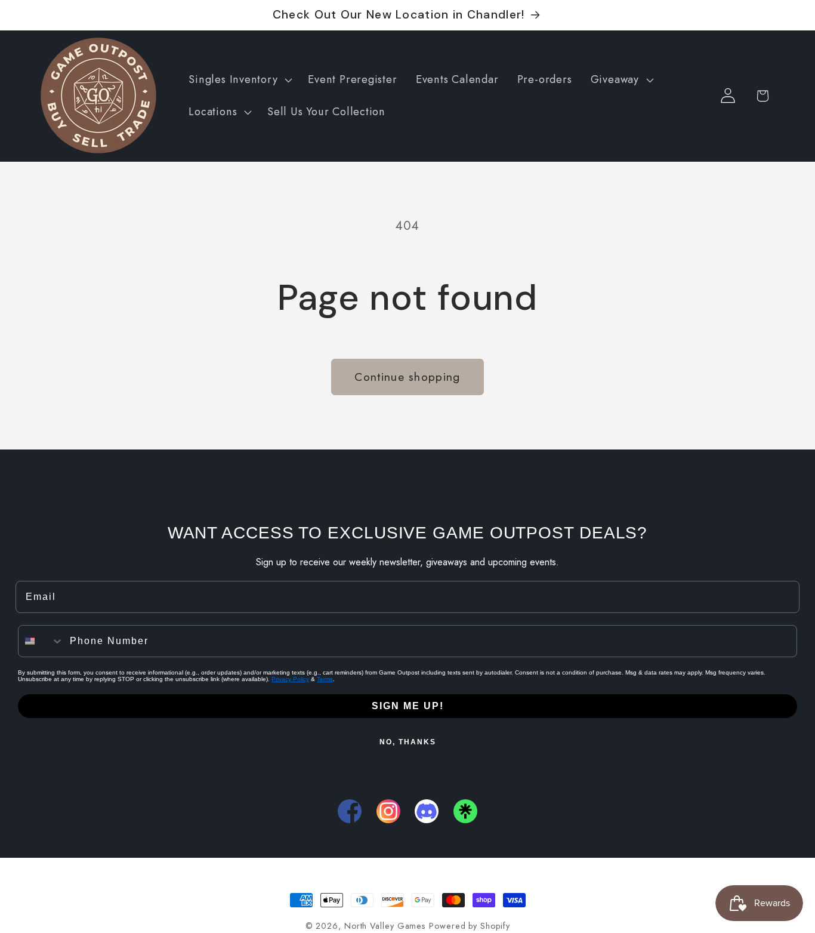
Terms (325, 679)
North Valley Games (384, 926)
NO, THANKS (407, 742)
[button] (239, 80)
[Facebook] (350, 811)
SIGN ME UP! (408, 706)
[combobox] (41, 641)
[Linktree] (465, 811)
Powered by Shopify (469, 926)
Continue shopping (407, 376)
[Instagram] (388, 811)
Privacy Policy (290, 679)
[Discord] (427, 811)
